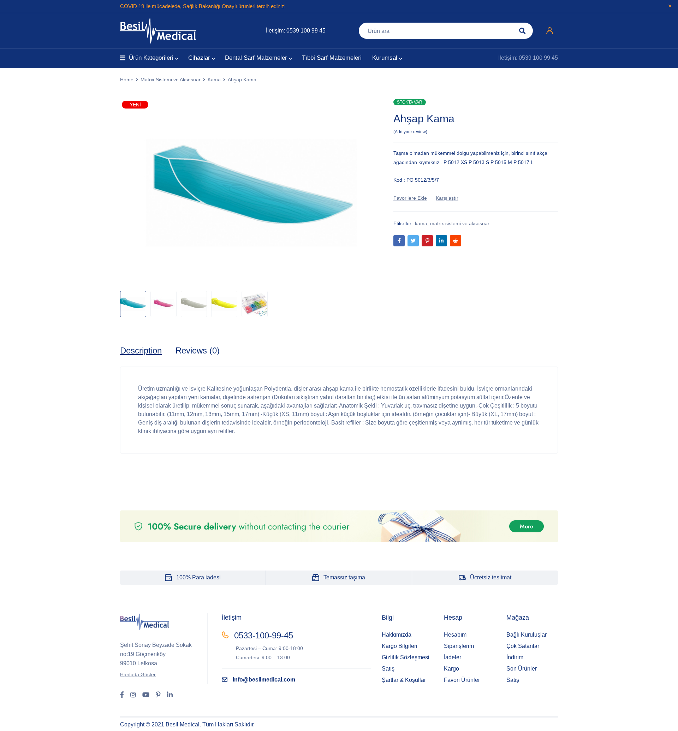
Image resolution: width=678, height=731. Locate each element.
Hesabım (455, 635)
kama (421, 223)
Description (141, 350)
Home (126, 79)
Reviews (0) (198, 350)
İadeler (452, 657)
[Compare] (447, 198)
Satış (388, 669)
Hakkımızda (396, 635)
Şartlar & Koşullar (404, 680)
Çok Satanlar (522, 646)
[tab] (141, 350)
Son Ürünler (521, 669)
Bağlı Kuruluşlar (526, 635)
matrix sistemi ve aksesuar (459, 223)
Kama (214, 79)
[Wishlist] (410, 198)
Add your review (410, 131)
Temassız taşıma (344, 577)
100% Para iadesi (198, 577)
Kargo (451, 669)
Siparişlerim (459, 646)
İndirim (514, 657)
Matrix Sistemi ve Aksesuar (171, 79)
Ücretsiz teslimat (490, 577)
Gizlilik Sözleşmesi (405, 657)
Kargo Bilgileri (399, 646)
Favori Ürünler (462, 680)
